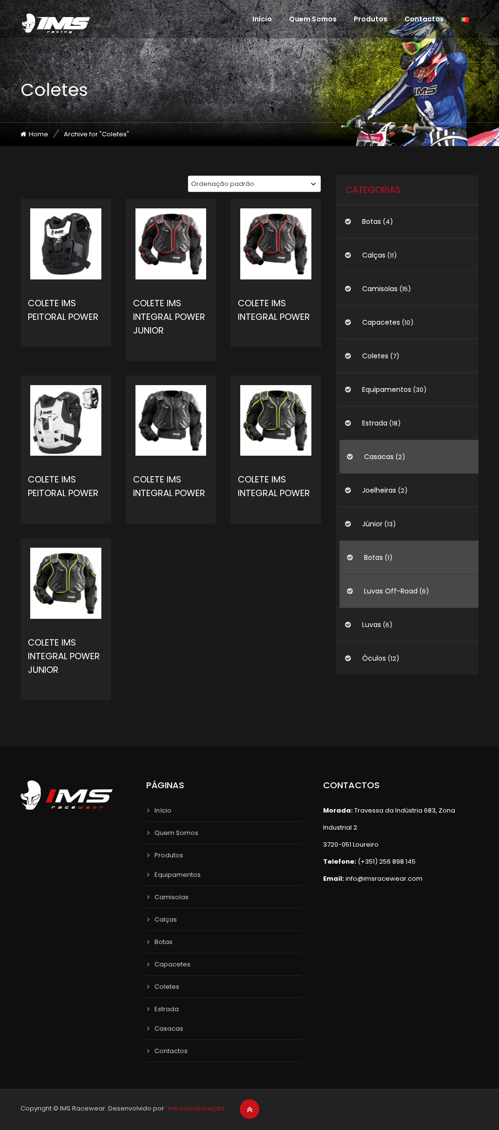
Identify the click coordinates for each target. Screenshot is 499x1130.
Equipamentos (386, 389)
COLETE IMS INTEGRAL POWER (274, 310)
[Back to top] (250, 1109)
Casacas (379, 457)
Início (262, 19)
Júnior (372, 524)
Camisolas (380, 289)
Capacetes (381, 322)
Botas (371, 221)
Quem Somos (313, 19)
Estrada (374, 423)
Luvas (371, 625)
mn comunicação (196, 1108)
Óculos (374, 658)
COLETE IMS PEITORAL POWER (63, 310)
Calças (373, 255)
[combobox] (254, 183)
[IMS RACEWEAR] (56, 23)
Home (38, 134)
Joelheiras (379, 490)
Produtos (370, 19)
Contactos (424, 19)
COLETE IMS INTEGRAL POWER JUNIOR (169, 316)
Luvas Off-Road (391, 591)
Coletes (375, 356)
